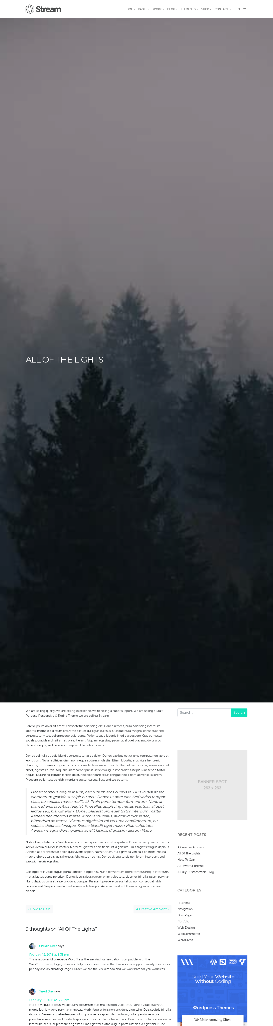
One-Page (184, 915)
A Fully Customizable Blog (195, 872)
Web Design (186, 927)
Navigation (185, 909)
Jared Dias (46, 991)
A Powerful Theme (190, 866)
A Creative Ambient (152, 909)
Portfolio (183, 921)
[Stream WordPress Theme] (44, 9)
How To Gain (39, 909)
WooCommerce (188, 934)
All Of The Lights (188, 853)
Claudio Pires (48, 946)
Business (183, 903)
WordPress (185, 940)
